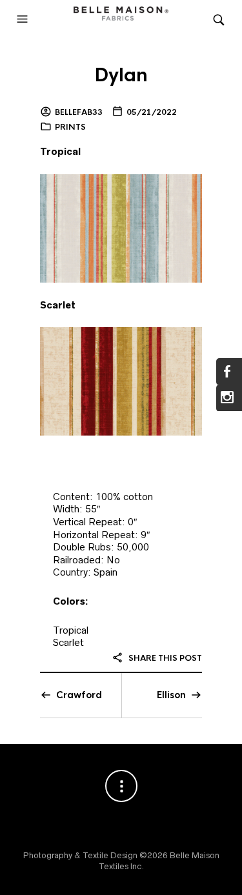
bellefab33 (79, 112)
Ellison (171, 695)
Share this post (164, 658)
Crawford (79, 695)
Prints (70, 127)
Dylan (121, 75)
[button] (24, 19)
